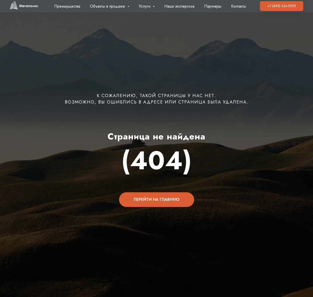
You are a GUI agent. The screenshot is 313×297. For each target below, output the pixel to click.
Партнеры (212, 6)
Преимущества (67, 6)
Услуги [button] (145, 6)
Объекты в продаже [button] (108, 6)
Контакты (238, 6)
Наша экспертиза (179, 6)
